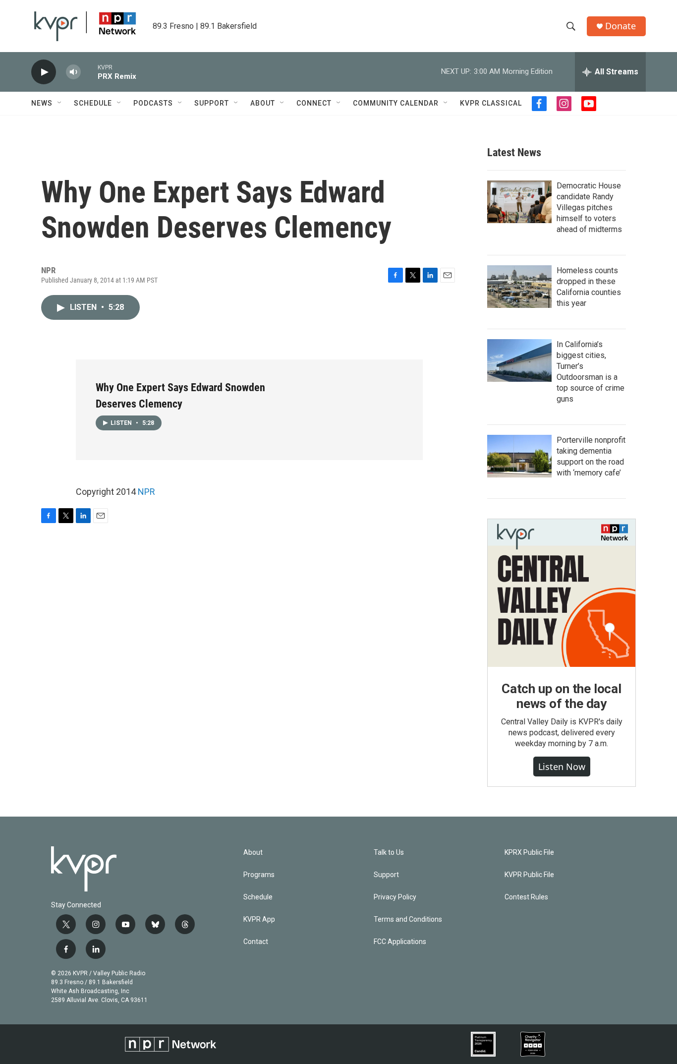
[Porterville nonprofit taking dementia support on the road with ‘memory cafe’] (519, 456)
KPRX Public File (529, 852)
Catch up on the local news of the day (561, 696)
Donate (620, 26)
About (262, 103)
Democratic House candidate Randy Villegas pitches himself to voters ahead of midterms (589, 207)
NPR (146, 491)
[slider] (89, 71)
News (42, 103)
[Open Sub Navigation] (60, 103)
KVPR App (259, 919)
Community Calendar (396, 103)
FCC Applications (400, 942)
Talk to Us (389, 852)
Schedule (93, 103)
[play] (44, 72)
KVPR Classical (491, 103)
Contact (255, 942)
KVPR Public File (529, 875)
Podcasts (153, 103)
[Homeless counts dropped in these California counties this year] (519, 286)
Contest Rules (526, 897)
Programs (259, 875)
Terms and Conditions (408, 919)
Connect (314, 103)
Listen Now (561, 766)
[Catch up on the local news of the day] (561, 593)
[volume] (73, 72)
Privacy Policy (395, 897)
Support (211, 103)
